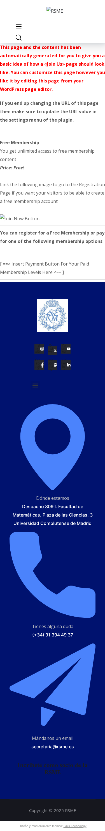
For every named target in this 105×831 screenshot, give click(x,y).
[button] (35, 385)
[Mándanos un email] (53, 727)
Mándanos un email (52, 738)
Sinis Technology (75, 826)
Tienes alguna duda (52, 626)
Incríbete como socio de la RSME (52, 769)
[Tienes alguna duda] (53, 615)
